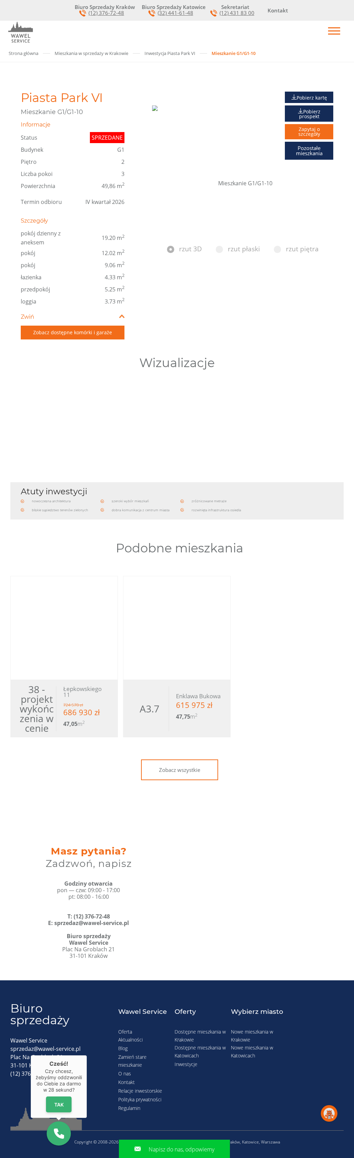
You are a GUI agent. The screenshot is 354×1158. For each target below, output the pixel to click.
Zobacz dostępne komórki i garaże (72, 332)
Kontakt (126, 1082)
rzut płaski (244, 249)
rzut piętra (302, 249)
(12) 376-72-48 (106, 13)
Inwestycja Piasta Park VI (170, 53)
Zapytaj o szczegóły (309, 131)
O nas (124, 1073)
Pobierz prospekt (309, 114)
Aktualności (130, 1039)
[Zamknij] (87, 1055)
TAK (59, 1104)
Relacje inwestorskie (140, 1090)
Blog (123, 1048)
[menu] (334, 31)
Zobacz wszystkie (179, 769)
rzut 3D (190, 249)
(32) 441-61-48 (175, 13)
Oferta (125, 1031)
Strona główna (23, 53)
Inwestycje (186, 1064)
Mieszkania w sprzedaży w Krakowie (91, 53)
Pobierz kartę (312, 97)
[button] (59, 1133)
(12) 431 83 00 (237, 13)
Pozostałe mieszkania (309, 150)
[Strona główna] (20, 32)
